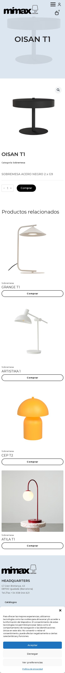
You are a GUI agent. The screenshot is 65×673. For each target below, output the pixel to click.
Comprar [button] (32, 293)
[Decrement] (4, 188)
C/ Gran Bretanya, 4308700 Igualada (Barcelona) (17, 587)
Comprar (26, 188)
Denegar (32, 653)
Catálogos (11, 602)
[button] (60, 610)
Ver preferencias (32, 662)
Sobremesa (19, 162)
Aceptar (33, 645)
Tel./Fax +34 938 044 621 (16, 592)
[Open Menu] (53, 4)
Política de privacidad (32, 669)
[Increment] (11, 188)
